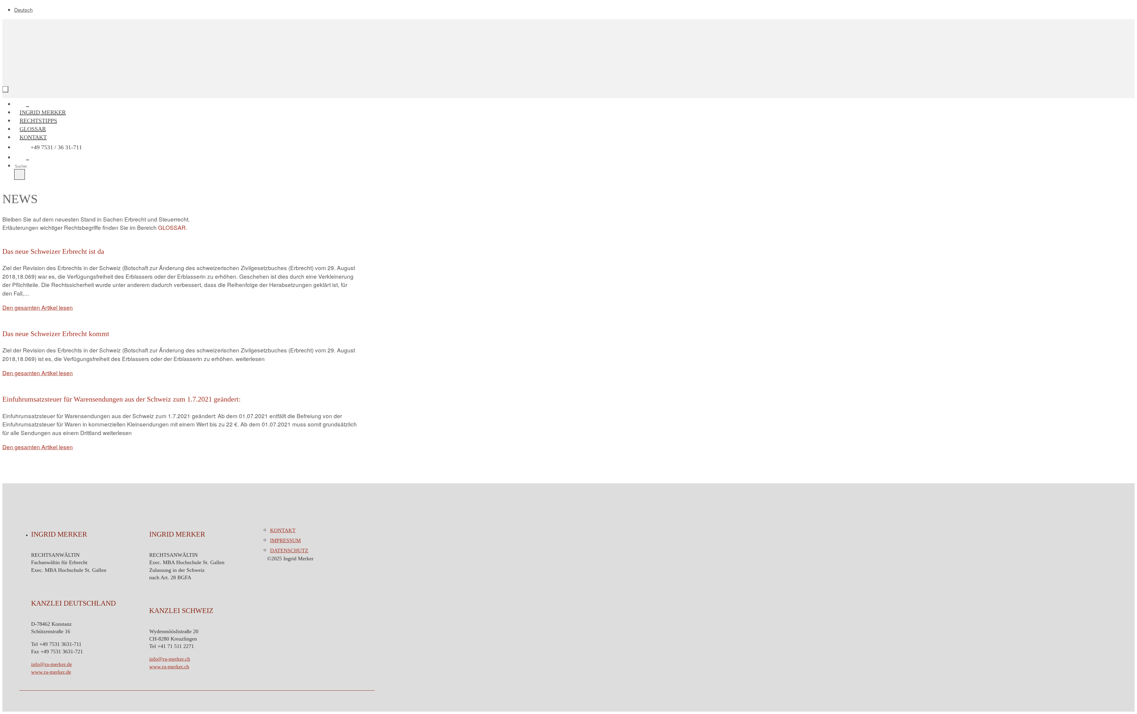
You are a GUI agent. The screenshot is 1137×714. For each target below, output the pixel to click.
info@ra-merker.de (51, 664)
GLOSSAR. (172, 227)
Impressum (285, 540)
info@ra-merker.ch (169, 659)
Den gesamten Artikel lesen (37, 307)
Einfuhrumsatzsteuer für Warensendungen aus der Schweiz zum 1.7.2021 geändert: (121, 399)
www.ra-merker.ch (169, 667)
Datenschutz (289, 550)
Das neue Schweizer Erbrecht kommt (55, 334)
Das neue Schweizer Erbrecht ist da (53, 251)
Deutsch (23, 9)
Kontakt (283, 530)
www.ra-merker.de (51, 672)
